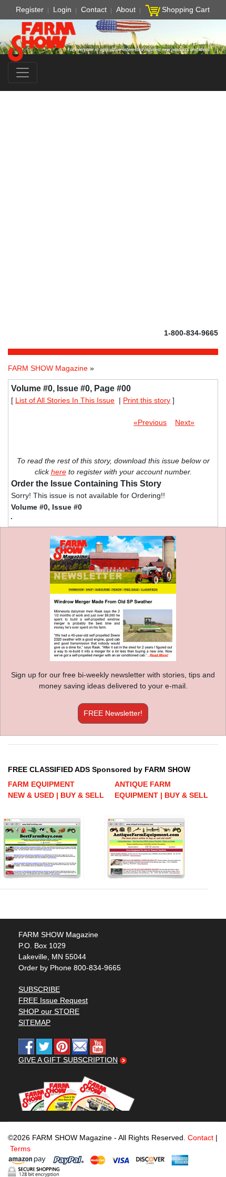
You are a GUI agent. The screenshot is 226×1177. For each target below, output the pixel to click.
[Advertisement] (113, 209)
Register (30, 9)
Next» (184, 422)
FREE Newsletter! (113, 713)
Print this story (146, 400)
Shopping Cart (186, 9)
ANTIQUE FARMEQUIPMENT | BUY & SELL (161, 789)
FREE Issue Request (53, 1000)
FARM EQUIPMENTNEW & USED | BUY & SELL (56, 789)
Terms (20, 1148)
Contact (94, 9)
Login (62, 9)
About (126, 9)
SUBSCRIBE (39, 989)
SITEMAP (34, 1022)
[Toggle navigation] (22, 72)
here (58, 472)
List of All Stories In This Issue (65, 400)
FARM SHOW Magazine (48, 368)
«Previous (150, 422)
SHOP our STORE (48, 1011)
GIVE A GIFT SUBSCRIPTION (68, 1060)
